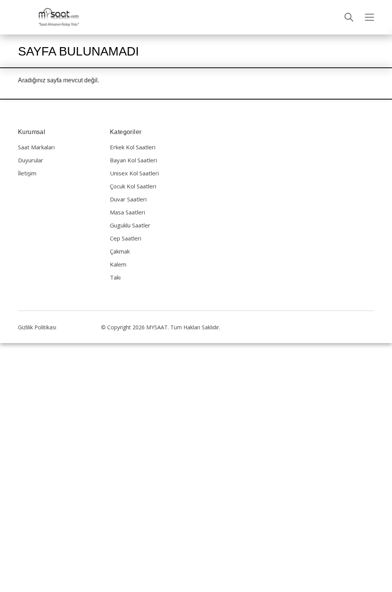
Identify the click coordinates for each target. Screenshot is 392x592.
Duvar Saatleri (128, 199)
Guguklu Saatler (130, 225)
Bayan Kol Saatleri (133, 160)
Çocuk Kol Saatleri (133, 186)
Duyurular (30, 160)
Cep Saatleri (125, 238)
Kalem (118, 264)
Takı (115, 277)
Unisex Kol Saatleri (134, 173)
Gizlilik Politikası (37, 327)
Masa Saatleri (127, 212)
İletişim (27, 173)
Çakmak (120, 251)
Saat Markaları (36, 147)
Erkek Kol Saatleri (132, 147)
